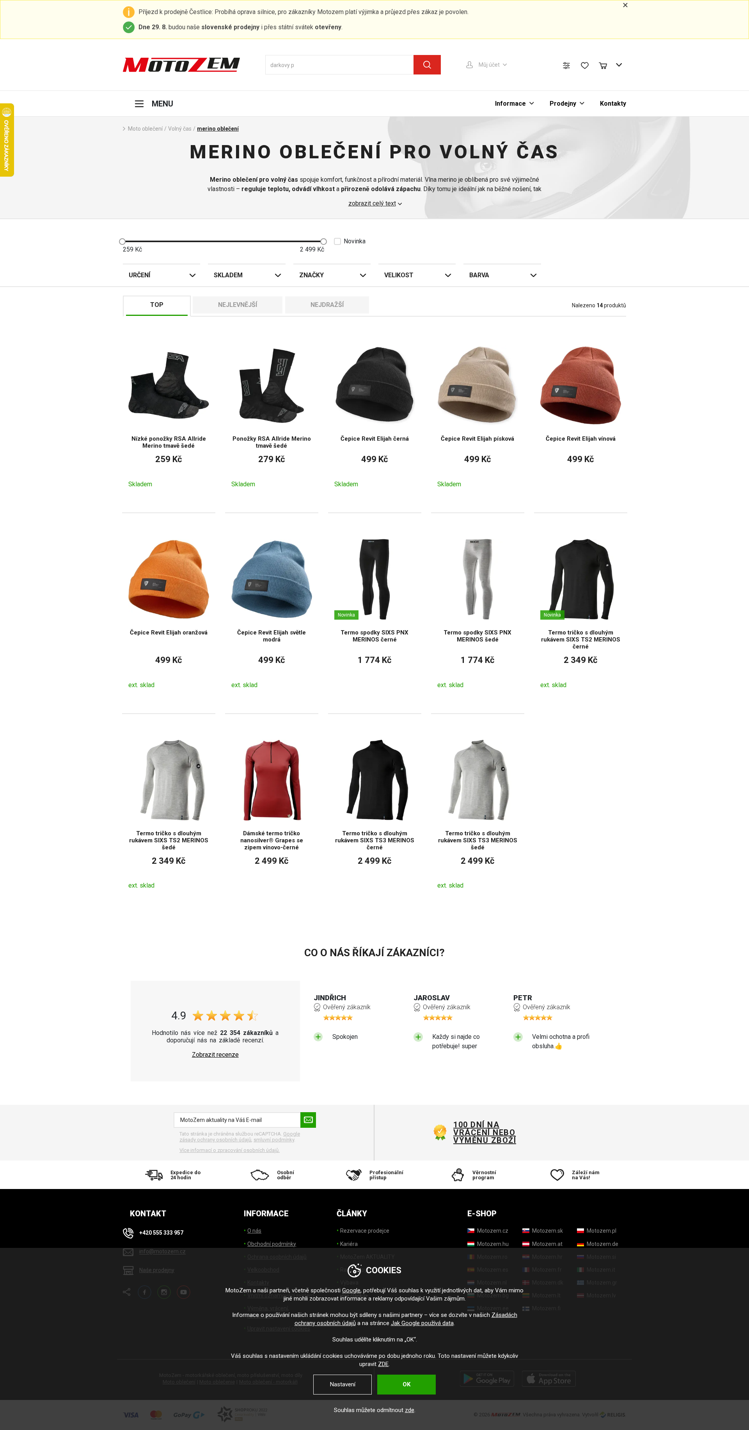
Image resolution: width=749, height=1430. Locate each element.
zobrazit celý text (372, 203)
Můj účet (489, 65)
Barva (479, 275)
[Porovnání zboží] (566, 65)
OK (406, 1384)
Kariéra (349, 1244)
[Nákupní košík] (606, 64)
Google (351, 1290)
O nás (254, 1231)
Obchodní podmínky (271, 1244)
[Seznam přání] (585, 65)
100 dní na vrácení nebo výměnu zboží (484, 1132)
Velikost (399, 275)
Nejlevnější (237, 304)
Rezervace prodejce (364, 1231)
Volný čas (180, 128)
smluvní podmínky (274, 1140)
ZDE (383, 1364)
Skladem (228, 275)
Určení (139, 275)
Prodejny (563, 103)
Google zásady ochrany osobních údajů (239, 1137)
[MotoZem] (181, 64)
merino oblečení (218, 128)
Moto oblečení (145, 128)
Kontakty (613, 103)
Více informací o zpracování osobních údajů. (229, 1150)
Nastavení (342, 1384)
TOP (156, 304)
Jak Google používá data (422, 1323)
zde (409, 1410)
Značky (311, 275)
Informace (510, 103)
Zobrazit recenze (215, 1055)
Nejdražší (327, 304)
